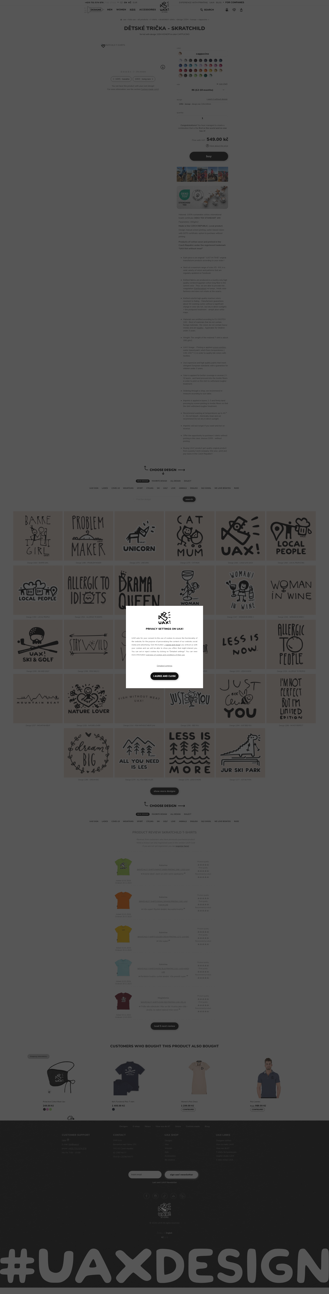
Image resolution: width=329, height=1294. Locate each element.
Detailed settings (164, 665)
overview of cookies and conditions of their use (165, 655)
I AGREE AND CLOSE (164, 676)
